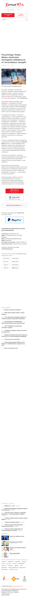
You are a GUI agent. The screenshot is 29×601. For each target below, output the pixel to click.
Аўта (21, 565)
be (9, 11)
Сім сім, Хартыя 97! (21, 15)
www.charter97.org (18, 586)
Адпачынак (4, 567)
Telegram (16, 268)
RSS (7, 268)
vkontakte (16, 261)
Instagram (16, 264)
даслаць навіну (10, 9)
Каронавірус (4, 569)
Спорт (3, 563)
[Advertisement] (14, 37)
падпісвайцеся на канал (14, 198)
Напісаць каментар (14, 205)
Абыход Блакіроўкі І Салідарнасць (17, 567)
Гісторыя (14, 563)
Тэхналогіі (10, 565)
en (13, 11)
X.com (6, 261)
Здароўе (16, 565)
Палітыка (3, 561)
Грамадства (11, 561)
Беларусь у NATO (13, 569)
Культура (8, 563)
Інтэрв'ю (3, 565)
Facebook (6, 258)
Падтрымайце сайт (8, 15)
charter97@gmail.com (6, 593)
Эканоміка (17, 561)
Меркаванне (4, 533)
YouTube (16, 258)
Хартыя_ (14, 5)
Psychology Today (5, 98)
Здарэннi (24, 561)
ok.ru (7, 264)
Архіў (18, 9)
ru (11, 11)
